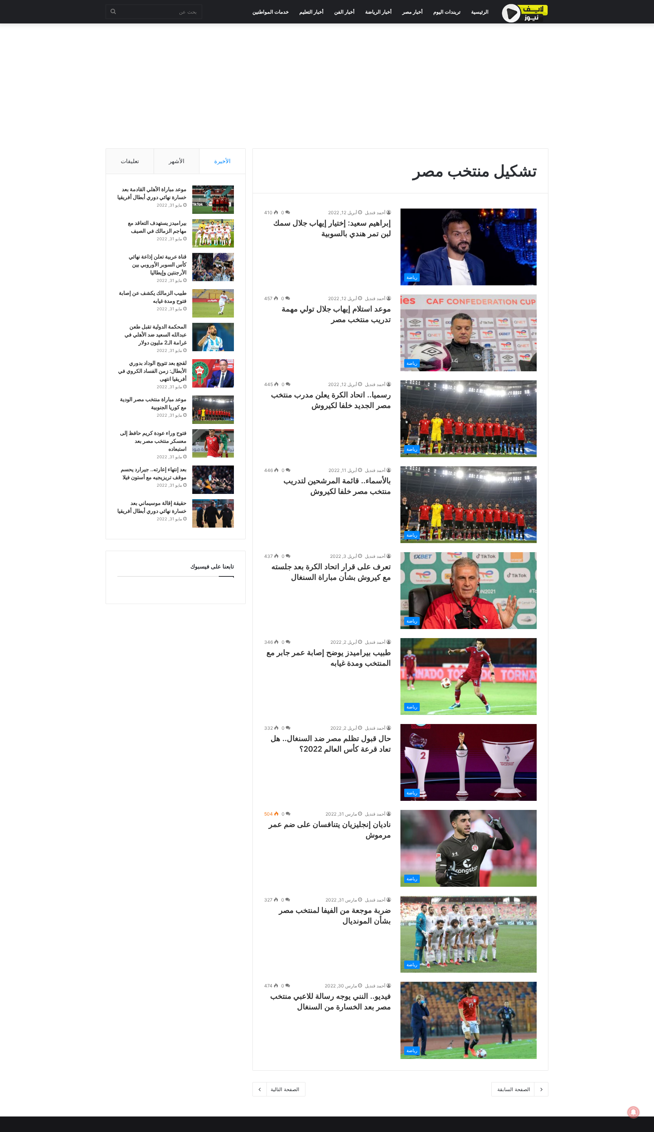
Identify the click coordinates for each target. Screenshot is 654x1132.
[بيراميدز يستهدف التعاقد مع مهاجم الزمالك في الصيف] (213, 233)
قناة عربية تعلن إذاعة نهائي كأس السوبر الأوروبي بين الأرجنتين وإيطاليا (158, 264)
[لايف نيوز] (524, 13)
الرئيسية (480, 12)
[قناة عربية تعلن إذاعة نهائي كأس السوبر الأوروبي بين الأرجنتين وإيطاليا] (213, 267)
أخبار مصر (412, 12)
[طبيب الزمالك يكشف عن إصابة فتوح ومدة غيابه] (213, 303)
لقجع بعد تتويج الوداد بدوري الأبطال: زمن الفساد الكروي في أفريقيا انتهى (152, 371)
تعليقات (130, 161)
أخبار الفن (344, 12)
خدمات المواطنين (270, 12)
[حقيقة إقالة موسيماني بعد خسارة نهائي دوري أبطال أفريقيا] (213, 513)
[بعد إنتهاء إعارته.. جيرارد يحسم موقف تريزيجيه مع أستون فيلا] (213, 480)
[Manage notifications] (634, 1112)
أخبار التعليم (311, 12)
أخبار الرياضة (378, 12)
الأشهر (176, 161)
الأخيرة (222, 161)
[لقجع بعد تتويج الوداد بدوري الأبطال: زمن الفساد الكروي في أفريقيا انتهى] (213, 373)
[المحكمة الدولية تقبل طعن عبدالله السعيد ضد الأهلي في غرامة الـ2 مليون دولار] (213, 337)
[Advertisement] (327, 84)
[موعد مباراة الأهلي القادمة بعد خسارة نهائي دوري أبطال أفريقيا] (213, 199)
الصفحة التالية (285, 1089)
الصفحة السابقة (513, 1089)
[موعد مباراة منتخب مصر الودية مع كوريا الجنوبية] (213, 409)
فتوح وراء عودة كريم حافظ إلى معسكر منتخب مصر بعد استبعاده (153, 441)
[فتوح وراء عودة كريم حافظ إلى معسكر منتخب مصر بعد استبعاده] (213, 443)
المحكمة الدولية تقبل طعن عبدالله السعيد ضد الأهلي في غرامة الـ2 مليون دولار (156, 334)
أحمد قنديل (375, 212)
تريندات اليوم (447, 12)
